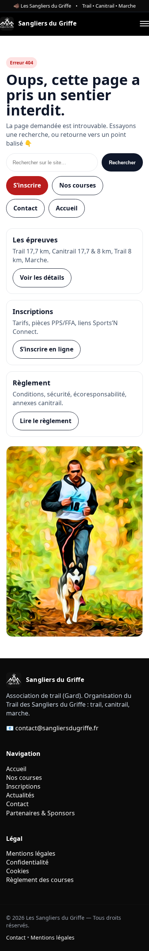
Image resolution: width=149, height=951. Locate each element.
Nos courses (77, 185)
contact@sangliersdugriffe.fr (57, 728)
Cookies (17, 871)
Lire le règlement (45, 421)
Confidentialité (27, 862)
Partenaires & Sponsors (40, 813)
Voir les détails (42, 277)
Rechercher (122, 162)
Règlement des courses (40, 880)
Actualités (20, 795)
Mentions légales (30, 853)
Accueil (67, 208)
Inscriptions (23, 786)
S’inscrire (27, 185)
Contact (25, 208)
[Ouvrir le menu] (144, 23)
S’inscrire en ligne (46, 349)
